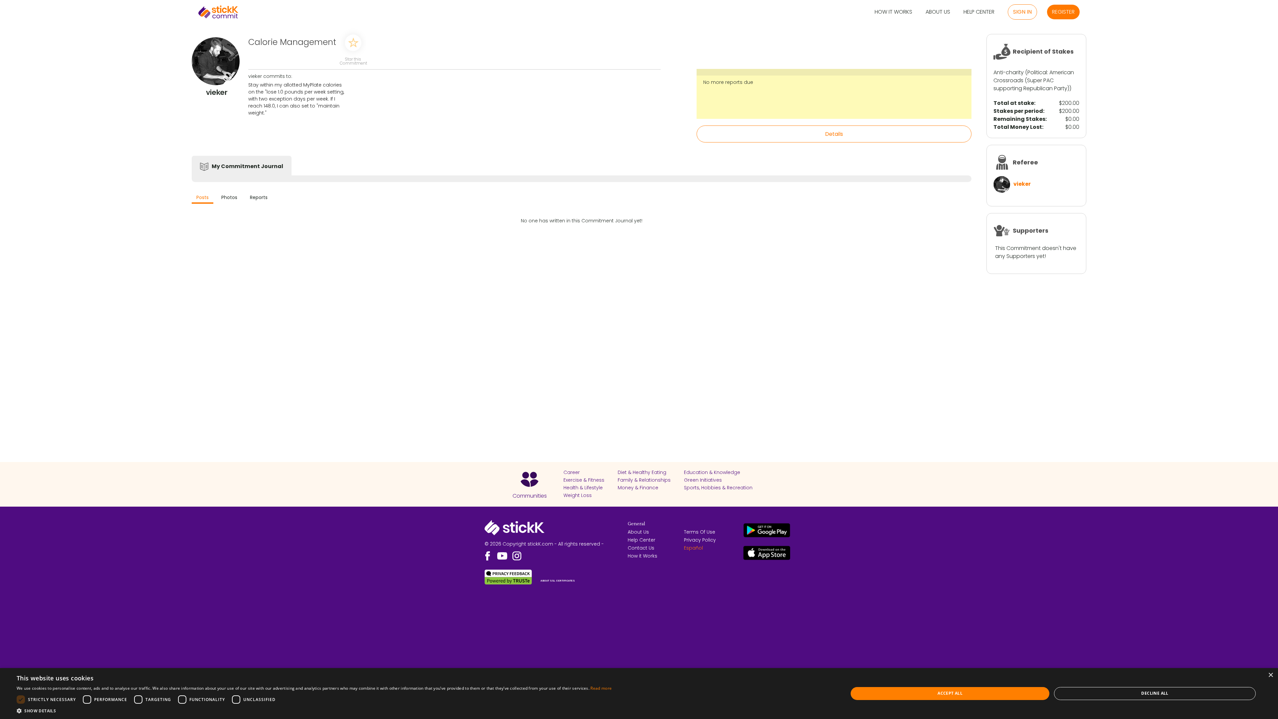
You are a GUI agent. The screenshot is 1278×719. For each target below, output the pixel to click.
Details (834, 134)
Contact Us (641, 548)
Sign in (1022, 12)
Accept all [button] (950, 693)
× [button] (1270, 675)
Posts (202, 197)
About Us (938, 12)
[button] (314, 710)
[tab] (202, 198)
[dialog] (639, 693)
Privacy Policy (700, 540)
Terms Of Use (699, 532)
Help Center (978, 12)
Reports (259, 197)
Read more (601, 688)
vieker (1022, 184)
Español (693, 548)
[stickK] (218, 12)
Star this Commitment (353, 60)
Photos (229, 197)
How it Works (893, 12)
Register (1063, 12)
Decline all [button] (1154, 693)
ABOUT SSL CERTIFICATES (557, 581)
